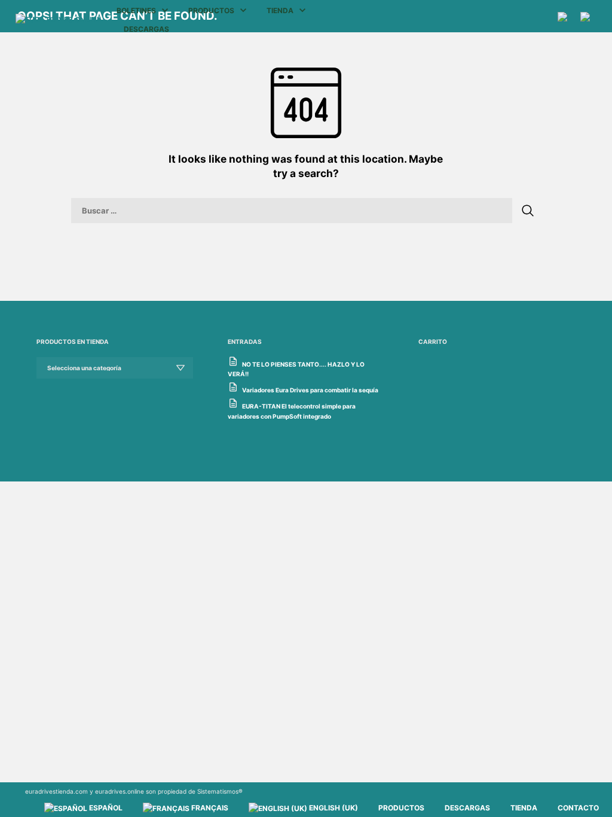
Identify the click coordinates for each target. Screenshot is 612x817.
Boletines (136, 10)
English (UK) (332, 807)
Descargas (146, 29)
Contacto (578, 807)
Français (208, 807)
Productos (211, 10)
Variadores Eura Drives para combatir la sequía (310, 390)
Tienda (280, 10)
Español (105, 807)
